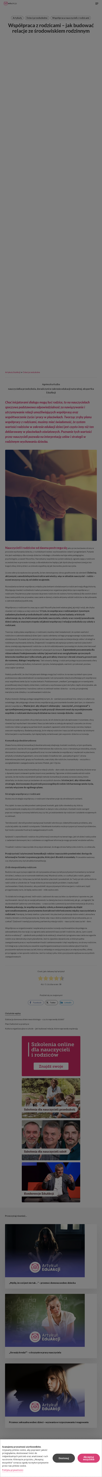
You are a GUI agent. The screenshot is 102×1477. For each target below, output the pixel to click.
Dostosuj (64, 1458)
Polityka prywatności (12, 1470)
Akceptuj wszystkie (88, 1458)
